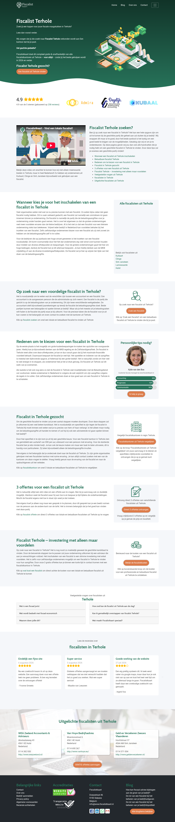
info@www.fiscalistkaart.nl (101, 804)
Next (162, 676)
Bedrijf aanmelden (24, 796)
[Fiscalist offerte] (136, 493)
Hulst (118, 268)
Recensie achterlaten (25, 805)
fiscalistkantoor (30, 468)
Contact (144, 5)
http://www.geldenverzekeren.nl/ (130, 754)
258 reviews (53, 104)
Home (114, 5)
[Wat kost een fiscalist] (136, 546)
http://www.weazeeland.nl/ (30, 754)
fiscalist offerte (30, 514)
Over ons (133, 5)
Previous (12, 676)
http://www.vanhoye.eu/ (78, 751)
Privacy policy (22, 799)
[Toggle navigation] (155, 5)
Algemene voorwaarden (27, 802)
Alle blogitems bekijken (142, 811)
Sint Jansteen (122, 262)
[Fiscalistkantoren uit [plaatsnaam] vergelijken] (136, 428)
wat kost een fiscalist (32, 570)
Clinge (118, 259)
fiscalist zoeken (30, 320)
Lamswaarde (121, 265)
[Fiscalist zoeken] (136, 297)
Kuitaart (119, 256)
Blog (123, 5)
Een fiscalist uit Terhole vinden (32, 71)
